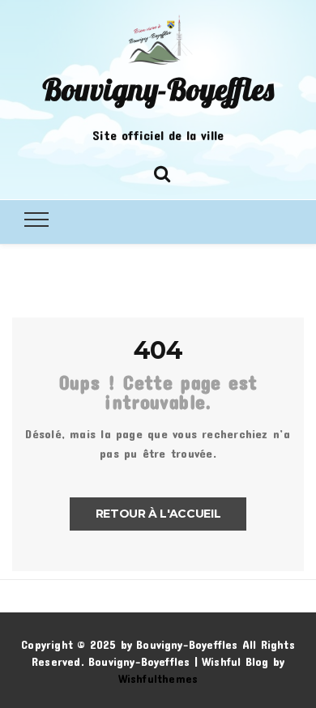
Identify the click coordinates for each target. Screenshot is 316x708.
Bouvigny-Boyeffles (158, 89)
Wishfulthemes (158, 678)
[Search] (162, 170)
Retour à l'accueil (158, 513)
